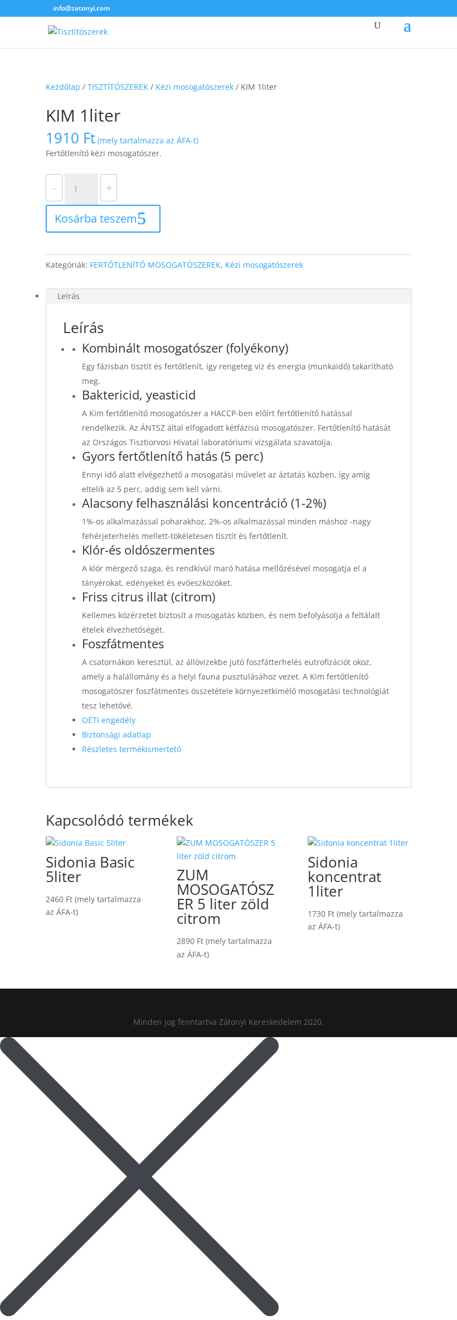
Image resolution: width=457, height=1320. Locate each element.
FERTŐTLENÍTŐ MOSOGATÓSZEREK (155, 264)
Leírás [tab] (68, 296)
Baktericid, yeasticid (139, 395)
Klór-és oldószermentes (148, 550)
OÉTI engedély (108, 720)
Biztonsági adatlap (116, 734)
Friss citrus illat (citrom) (148, 597)
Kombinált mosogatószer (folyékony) (185, 348)
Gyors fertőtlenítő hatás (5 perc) (172, 457)
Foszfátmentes (123, 644)
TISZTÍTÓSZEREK (117, 86)
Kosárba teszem (96, 218)
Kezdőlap (63, 86)
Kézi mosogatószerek (194, 86)
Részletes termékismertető (131, 749)
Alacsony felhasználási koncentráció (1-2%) (204, 504)
